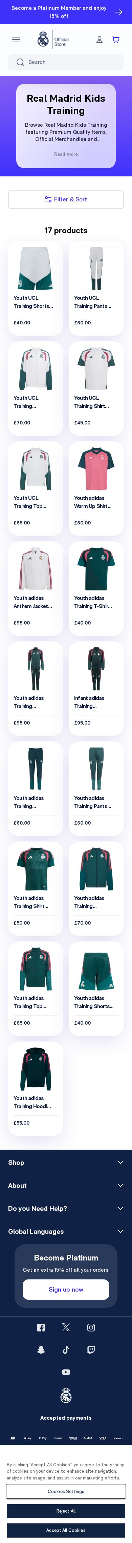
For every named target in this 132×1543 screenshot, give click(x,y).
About (17, 1185)
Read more (66, 154)
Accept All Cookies (65, 1530)
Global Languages (36, 1231)
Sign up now (66, 1289)
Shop (16, 1162)
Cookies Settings (66, 1491)
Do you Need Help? (37, 1208)
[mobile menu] (16, 39)
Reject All (66, 1511)
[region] (66, 1494)
